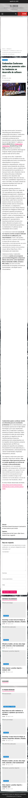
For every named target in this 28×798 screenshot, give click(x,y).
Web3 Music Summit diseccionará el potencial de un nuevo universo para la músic (12, 486)
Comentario (5, 551)
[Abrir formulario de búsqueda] (15, 13)
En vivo (24, 14)
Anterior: (14, 526)
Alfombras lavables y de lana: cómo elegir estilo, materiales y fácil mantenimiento (13, 645)
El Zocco (14, 5)
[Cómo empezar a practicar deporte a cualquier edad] (14, 658)
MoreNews (10, 796)
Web (3, 585)
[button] (2, 13)
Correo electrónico (7, 579)
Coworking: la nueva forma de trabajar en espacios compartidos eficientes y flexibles (14, 621)
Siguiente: (13, 533)
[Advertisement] (14, 33)
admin (4, 75)
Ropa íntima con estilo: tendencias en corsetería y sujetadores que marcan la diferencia (13, 712)
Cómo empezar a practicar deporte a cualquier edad (12, 669)
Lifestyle (5, 59)
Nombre (4, 573)
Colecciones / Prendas (9, 706)
